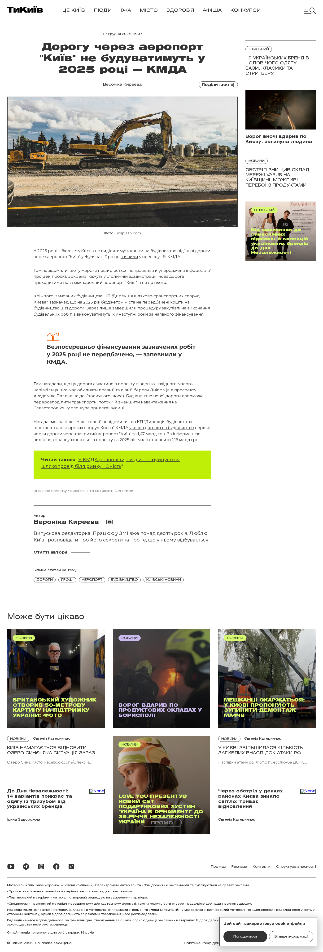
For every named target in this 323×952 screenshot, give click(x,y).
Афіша (212, 10)
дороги (44, 579)
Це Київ (73, 10)
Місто (149, 10)
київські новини (163, 579)
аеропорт (92, 579)
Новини (257, 161)
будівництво (124, 579)
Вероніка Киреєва (122, 84)
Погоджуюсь (245, 936)
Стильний (259, 49)
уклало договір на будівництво (161, 427)
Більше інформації (291, 936)
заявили (129, 256)
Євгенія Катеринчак (51, 738)
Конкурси (245, 10)
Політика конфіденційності (209, 943)
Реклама (239, 866)
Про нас (218, 866)
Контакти (262, 866)
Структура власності (296, 866)
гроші (67, 579)
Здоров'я (180, 10)
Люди (102, 10)
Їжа (125, 10)
